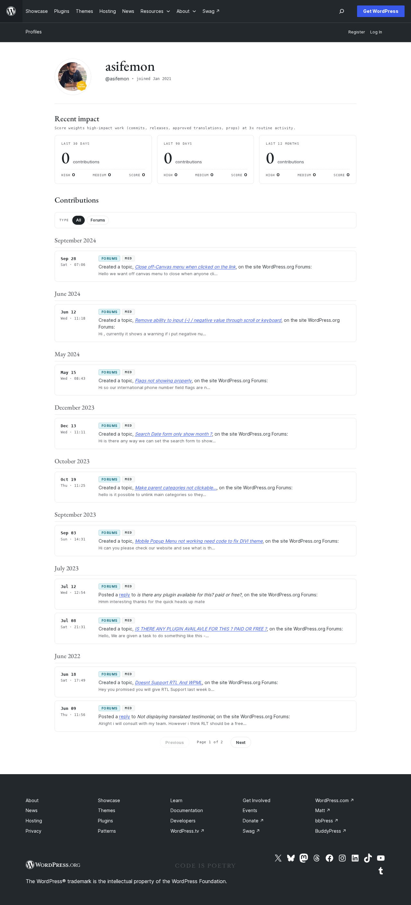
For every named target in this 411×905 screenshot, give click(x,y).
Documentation (187, 810)
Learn (176, 800)
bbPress (326, 820)
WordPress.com (334, 800)
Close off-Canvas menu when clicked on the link (185, 266)
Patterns (107, 831)
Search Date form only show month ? (173, 434)
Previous (174, 742)
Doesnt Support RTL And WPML (168, 682)
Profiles (34, 31)
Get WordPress (380, 11)
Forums (98, 220)
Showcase (109, 800)
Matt (322, 810)
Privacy (33, 831)
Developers (183, 820)
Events (250, 810)
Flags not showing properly (163, 380)
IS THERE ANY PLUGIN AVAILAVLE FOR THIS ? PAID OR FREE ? (201, 628)
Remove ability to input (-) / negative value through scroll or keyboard (208, 320)
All (78, 220)
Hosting (34, 820)
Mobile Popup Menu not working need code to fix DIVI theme (199, 541)
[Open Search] (342, 11)
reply (124, 594)
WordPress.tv (188, 831)
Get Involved (256, 800)
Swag (251, 831)
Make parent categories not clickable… (175, 487)
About (32, 800)
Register (356, 32)
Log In (376, 32)
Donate (253, 820)
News (32, 810)
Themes (106, 810)
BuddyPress (330, 831)
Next (241, 742)
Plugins (105, 820)
